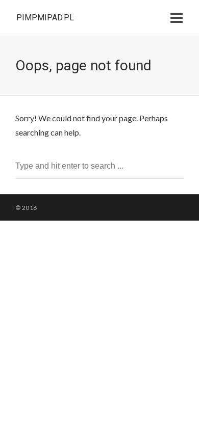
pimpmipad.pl (45, 17)
